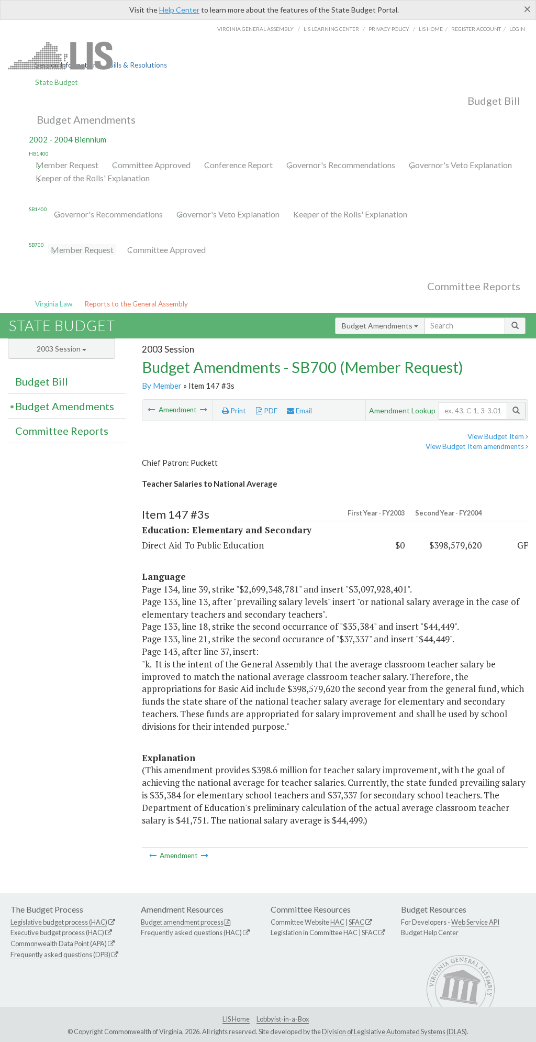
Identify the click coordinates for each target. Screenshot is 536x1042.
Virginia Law (53, 304)
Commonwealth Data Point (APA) (58, 943)
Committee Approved (151, 165)
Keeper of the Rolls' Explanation (93, 178)
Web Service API (475, 922)
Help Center (179, 9)
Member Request (67, 165)
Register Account (476, 29)
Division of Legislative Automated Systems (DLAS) (394, 1031)
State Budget (56, 82)
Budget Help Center (430, 932)
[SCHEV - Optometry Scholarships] (203, 409)
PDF (269, 411)
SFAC (356, 922)
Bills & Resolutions (138, 65)
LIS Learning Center (331, 29)
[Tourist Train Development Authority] (152, 409)
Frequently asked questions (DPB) (60, 954)
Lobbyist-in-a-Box (282, 1019)
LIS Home (236, 1019)
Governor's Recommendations (340, 165)
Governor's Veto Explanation (460, 165)
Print (237, 411)
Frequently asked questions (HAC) (191, 932)
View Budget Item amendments (476, 446)
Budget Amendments (86, 119)
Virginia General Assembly (255, 29)
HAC (337, 922)
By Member (162, 385)
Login (517, 29)
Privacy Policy (388, 29)
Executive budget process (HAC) (57, 932)
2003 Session (59, 348)
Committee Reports (473, 286)
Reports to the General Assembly (136, 304)
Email (303, 411)
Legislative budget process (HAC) (58, 922)
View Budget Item (496, 436)
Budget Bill (493, 100)
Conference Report (238, 165)
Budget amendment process (182, 922)
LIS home (431, 29)
